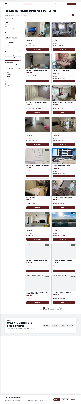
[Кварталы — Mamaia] (15, 72)
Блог (45, 4)
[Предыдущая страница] (41, 308)
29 (57, 308)
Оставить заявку (71, 3)
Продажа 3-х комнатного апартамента (63, 134)
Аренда (14, 18)
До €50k (7, 35)
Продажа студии (30, 197)
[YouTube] (75, 1)
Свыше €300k (14, 37)
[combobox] (13, 42)
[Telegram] (70, 1)
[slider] (5, 32)
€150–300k (8, 37)
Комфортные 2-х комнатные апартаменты (37, 165)
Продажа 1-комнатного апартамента (62, 39)
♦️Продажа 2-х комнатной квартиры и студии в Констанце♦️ (36, 293)
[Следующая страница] (60, 308)
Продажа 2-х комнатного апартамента (36, 39)
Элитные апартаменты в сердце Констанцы (61, 166)
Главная (6, 7)
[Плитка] (73, 15)
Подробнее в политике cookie (11, 401)
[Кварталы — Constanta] (16, 74)
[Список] (75, 15)
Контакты (50, 4)
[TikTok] (73, 1)
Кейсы (34, 4)
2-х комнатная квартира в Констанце (62, 260)
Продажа (7, 18)
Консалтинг (18, 4)
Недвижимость (27, 4)
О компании (39, 4)
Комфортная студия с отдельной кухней (63, 102)
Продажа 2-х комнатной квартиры (62, 292)
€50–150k (12, 35)
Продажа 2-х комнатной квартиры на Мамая (62, 71)
